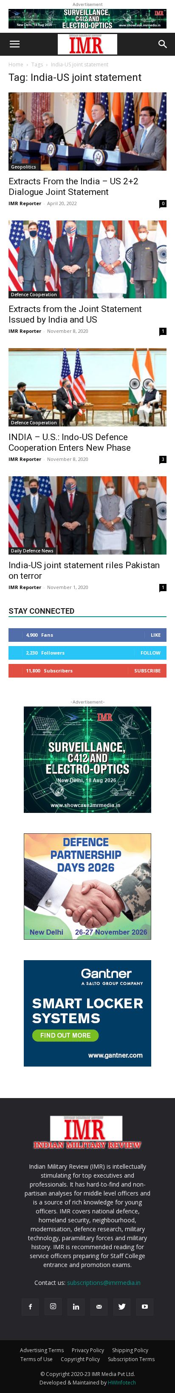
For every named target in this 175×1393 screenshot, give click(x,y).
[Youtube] (144, 1307)
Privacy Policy (88, 1350)
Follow (151, 652)
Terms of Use (36, 1359)
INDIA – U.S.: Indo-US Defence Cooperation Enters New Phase (69, 442)
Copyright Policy (80, 1359)
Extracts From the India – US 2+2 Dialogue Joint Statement (73, 186)
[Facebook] (30, 1307)
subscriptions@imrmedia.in (104, 1283)
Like (156, 635)
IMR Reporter (24, 203)
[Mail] (98, 1307)
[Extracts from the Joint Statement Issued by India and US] (87, 259)
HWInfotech (122, 1382)
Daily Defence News (32, 551)
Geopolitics (23, 167)
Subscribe (147, 670)
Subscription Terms (131, 1359)
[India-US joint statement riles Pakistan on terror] (87, 515)
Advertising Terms (42, 1350)
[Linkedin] (76, 1307)
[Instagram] (53, 1306)
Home (15, 64)
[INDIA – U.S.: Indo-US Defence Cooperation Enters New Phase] (87, 387)
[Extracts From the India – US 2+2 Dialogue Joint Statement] (87, 131)
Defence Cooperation (34, 294)
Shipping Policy (130, 1350)
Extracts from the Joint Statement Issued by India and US (75, 314)
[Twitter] (121, 1307)
